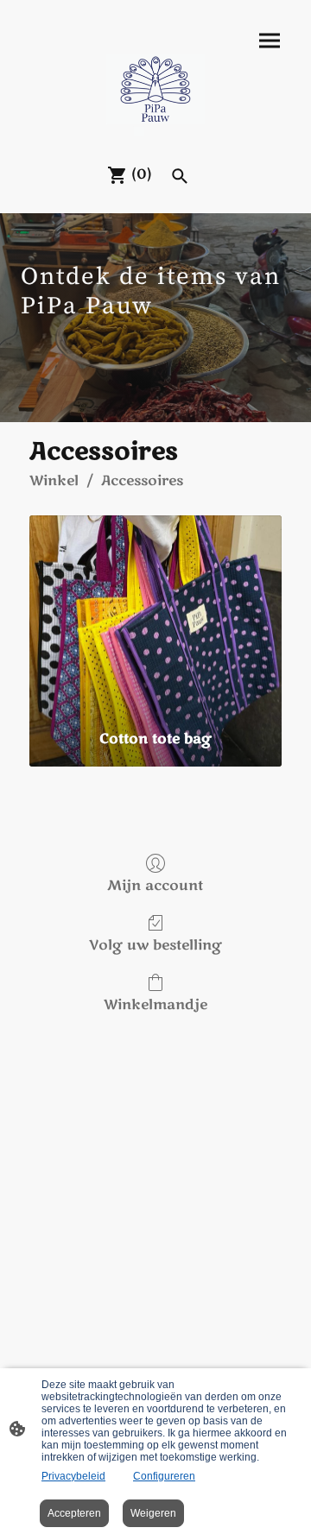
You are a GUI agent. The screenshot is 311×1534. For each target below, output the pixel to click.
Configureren (164, 1476)
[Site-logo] (156, 95)
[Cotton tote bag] (155, 616)
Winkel (54, 480)
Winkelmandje (155, 1004)
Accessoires (142, 480)
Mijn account (155, 885)
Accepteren (74, 1513)
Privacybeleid (73, 1476)
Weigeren (153, 1513)
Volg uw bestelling (155, 945)
